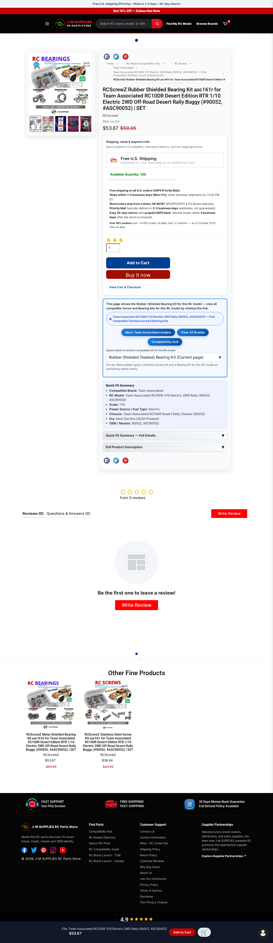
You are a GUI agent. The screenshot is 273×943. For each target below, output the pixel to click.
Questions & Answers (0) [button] (69, 513)
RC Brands (181, 63)
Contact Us (147, 831)
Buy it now (138, 275)
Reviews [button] (33, 513)
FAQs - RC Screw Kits (154, 843)
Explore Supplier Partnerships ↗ (224, 856)
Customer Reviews (152, 861)
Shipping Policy (150, 849)
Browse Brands (207, 23)
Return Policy (148, 855)
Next (86, 124)
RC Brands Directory (102, 837)
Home (110, 63)
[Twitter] (34, 850)
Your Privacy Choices (153, 902)
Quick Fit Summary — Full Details (131, 435)
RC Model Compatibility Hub (143, 63)
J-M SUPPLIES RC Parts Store (58, 859)
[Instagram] (53, 850)
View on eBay (117, 227)
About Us (146, 872)
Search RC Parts (99, 843)
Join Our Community (153, 878)
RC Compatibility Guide (104, 849)
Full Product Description (124, 447)
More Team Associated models (148, 332)
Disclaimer (146, 896)
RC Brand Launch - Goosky (106, 861)
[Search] (157, 24)
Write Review (229, 513)
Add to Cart (182, 932)
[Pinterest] (44, 850)
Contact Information (153, 837)
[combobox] (124, 24)
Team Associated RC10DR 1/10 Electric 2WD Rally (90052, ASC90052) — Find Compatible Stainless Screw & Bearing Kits (159, 74)
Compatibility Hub (165, 342)
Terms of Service (151, 890)
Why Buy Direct (150, 867)
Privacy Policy (149, 884)
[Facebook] (24, 850)
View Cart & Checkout (125, 287)
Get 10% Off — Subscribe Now (136, 11)
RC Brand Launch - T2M (104, 855)
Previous (35, 124)
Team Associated (123, 67)
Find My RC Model (178, 23)
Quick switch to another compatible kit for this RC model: (141, 350)
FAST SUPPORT (52, 802)
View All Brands (192, 332)
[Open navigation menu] (47, 23)
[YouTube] (63, 850)
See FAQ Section (53, 806)
